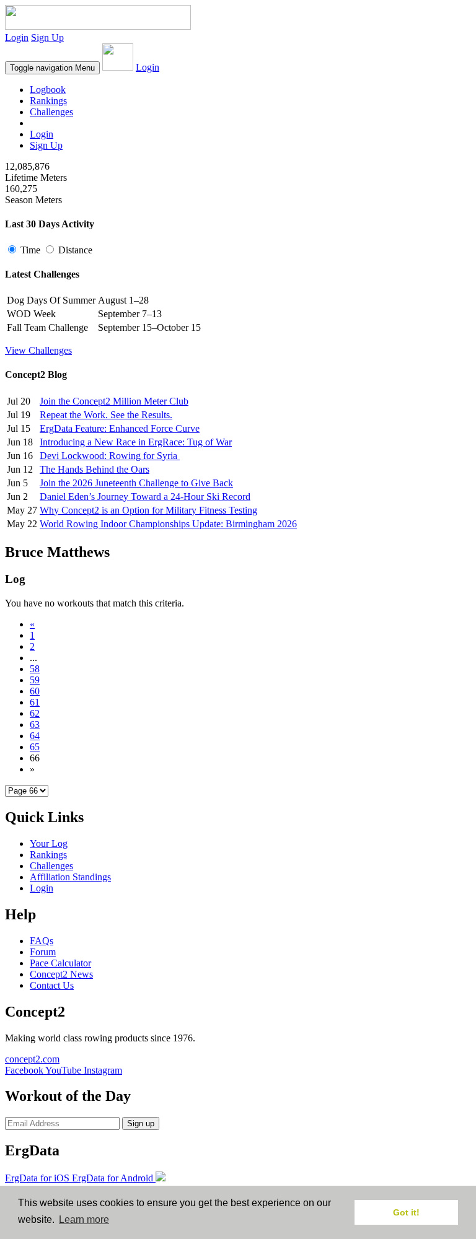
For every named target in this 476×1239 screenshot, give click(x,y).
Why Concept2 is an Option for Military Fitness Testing (148, 510)
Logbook (48, 89)
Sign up (140, 1123)
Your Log (49, 843)
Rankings (48, 100)
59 (35, 680)
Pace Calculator (60, 963)
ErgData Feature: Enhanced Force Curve (120, 428)
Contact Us (52, 985)
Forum (43, 952)
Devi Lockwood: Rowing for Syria (110, 455)
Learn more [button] (84, 1219)
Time (30, 250)
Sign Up (47, 37)
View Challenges (38, 350)
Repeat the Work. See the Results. (106, 414)
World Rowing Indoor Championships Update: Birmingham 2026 (168, 524)
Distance (74, 250)
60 (35, 691)
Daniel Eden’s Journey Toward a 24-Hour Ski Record (145, 496)
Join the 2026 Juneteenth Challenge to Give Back (136, 483)
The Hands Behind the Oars (94, 469)
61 (35, 702)
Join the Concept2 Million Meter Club (114, 401)
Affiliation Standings (70, 877)
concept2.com (32, 1059)
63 (35, 724)
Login (17, 37)
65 (35, 747)
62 (35, 713)
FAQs (41, 940)
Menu (52, 67)
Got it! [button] (406, 1212)
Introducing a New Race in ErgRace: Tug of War (136, 442)
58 (35, 668)
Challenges (51, 112)
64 (35, 735)
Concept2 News (61, 974)
